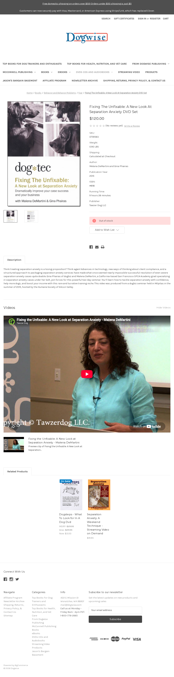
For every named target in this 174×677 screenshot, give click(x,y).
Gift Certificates (124, 18)
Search (106, 18)
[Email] (97, 247)
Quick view (71, 491)
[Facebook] (91, 247)
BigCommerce (21, 665)
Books (45, 72)
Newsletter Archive (85, 80)
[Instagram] (11, 579)
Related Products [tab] (17, 471)
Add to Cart (71, 497)
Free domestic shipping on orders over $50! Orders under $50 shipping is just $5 (87, 3)
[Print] (102, 247)
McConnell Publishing (17, 72)
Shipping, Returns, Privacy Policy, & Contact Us (134, 80)
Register (155, 18)
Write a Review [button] (132, 126)
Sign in (142, 18)
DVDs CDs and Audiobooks (92, 72)
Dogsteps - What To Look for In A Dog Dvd (70, 518)
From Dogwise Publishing (149, 63)
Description (14, 259)
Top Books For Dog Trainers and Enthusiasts (32, 63)
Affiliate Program (54, 80)
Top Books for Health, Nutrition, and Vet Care (97, 63)
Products (151, 72)
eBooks (62, 72)
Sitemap (8, 615)
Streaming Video (129, 72)
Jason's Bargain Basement (20, 80)
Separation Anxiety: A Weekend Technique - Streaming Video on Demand (98, 524)
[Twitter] (17, 579)
